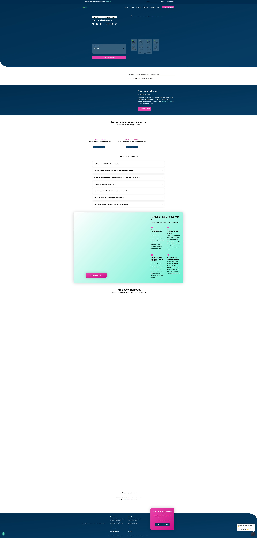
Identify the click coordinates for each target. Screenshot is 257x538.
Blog (158, 7)
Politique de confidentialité (144, 535)
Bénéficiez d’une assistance (115, 520)
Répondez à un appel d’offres (116, 525)
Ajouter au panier (110, 57)
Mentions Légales (130, 535)
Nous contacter (169, 7)
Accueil (95, 17)
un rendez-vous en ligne (167, 101)
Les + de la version (155, 74)
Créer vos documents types (115, 522)
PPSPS (129, 525)
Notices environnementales (133, 523)
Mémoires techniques (132, 522)
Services (126, 7)
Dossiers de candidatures (132, 520)
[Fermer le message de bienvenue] (254, 525)
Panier (162, 1)
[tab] (131, 74)
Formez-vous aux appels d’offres (116, 523)
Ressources (138, 7)
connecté (127, 499)
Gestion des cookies (136, 535)
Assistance (153, 7)
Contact (130, 531)
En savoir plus (108, 1)
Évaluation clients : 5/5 (96, 275)
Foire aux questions (114, 531)
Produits (132, 7)
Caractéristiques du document (142, 74)
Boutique (99, 17)
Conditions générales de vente (121, 535)
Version (96, 46)
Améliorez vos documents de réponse (117, 518)
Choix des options (99, 147)
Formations (145, 7)
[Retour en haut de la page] (3, 533)
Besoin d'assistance (163, 524)
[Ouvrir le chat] (253, 534)
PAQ (103, 17)
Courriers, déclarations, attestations (134, 518)
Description (131, 74)
